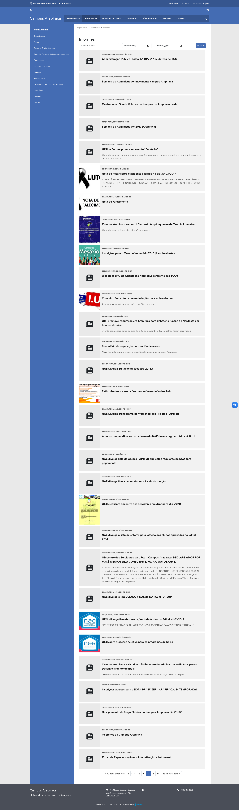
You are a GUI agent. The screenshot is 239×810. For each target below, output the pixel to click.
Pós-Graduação (150, 18)
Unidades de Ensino (111, 18)
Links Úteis (38, 90)
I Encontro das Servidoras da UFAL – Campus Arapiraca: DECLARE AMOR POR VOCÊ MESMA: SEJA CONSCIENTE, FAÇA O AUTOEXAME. (151, 559)
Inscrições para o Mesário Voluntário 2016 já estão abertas (138, 253)
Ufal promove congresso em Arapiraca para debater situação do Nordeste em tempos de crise (150, 323)
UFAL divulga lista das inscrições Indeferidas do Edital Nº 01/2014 (143, 619)
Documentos (39, 60)
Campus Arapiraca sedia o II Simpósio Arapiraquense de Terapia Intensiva (148, 224)
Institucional (91, 18)
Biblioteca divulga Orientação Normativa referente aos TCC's (140, 276)
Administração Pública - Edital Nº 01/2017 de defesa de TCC (139, 59)
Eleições (37, 102)
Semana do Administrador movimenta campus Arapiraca (137, 81)
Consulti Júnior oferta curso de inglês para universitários (137, 298)
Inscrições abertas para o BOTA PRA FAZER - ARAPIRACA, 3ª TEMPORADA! (149, 689)
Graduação (132, 18)
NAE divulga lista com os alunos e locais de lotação (134, 481)
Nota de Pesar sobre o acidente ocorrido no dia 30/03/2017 (139, 173)
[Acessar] (207, 9)
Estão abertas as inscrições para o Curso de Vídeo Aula (136, 391)
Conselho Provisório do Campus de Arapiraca (51, 54)
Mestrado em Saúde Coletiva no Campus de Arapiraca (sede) (140, 104)
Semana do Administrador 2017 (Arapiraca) (129, 126)
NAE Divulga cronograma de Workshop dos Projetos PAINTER (140, 414)
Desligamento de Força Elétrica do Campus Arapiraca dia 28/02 (142, 712)
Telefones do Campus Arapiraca (122, 734)
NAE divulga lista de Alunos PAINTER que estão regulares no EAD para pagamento (146, 461)
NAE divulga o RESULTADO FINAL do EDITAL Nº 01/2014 (137, 597)
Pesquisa (167, 18)
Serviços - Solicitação (42, 66)
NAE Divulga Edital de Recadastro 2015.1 (127, 368)
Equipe (36, 42)
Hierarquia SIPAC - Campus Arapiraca (48, 84)
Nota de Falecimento (115, 201)
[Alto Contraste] (31, 10)
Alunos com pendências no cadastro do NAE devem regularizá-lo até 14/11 (148, 436)
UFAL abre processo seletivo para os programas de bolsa (137, 642)
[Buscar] (205, 18)
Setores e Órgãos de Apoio (44, 48)
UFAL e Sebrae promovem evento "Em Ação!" (130, 149)
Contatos (37, 96)
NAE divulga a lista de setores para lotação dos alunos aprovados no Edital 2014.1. (149, 537)
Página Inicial (73, 18)
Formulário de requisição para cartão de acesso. (132, 346)
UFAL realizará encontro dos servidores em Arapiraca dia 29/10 (141, 504)
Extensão (180, 18)
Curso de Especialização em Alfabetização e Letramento (137, 757)
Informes (37, 72)
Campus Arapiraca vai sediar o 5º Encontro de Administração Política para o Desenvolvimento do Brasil (149, 666)
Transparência (39, 78)
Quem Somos (39, 36)
